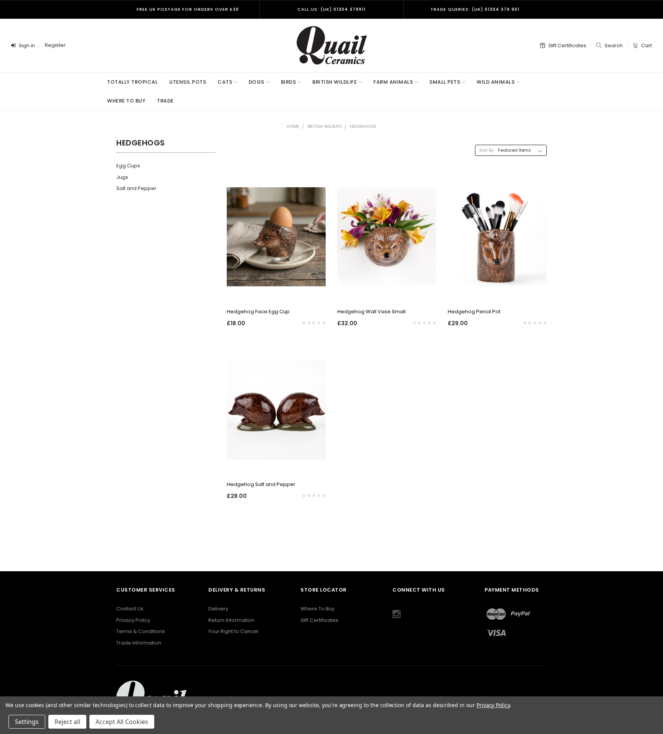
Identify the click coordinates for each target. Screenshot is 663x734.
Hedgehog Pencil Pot (474, 311)
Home (293, 126)
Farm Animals (393, 82)
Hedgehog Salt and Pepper (261, 484)
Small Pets (444, 82)
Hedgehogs (363, 126)
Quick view (276, 291)
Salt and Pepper (136, 188)
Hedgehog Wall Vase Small (371, 311)
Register (55, 45)
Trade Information (138, 642)
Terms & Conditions (140, 631)
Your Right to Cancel (233, 631)
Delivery (218, 608)
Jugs (122, 177)
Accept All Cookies (122, 721)
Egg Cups (128, 165)
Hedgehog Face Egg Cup (258, 311)
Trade (165, 100)
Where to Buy (126, 100)
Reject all (67, 721)
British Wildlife (334, 82)
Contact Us (129, 608)
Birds (288, 82)
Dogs (256, 82)
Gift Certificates (319, 620)
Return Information (231, 620)
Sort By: (486, 150)
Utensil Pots (187, 82)
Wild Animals (496, 82)
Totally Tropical (132, 82)
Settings (27, 721)
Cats (225, 82)
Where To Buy (317, 608)
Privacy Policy (133, 620)
